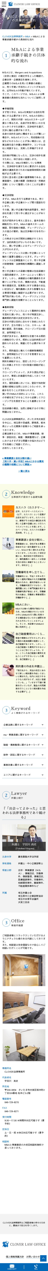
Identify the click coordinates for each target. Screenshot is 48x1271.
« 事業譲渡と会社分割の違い (16, 458)
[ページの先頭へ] (43, 1258)
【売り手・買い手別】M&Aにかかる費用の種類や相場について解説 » (23, 463)
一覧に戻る (24, 471)
